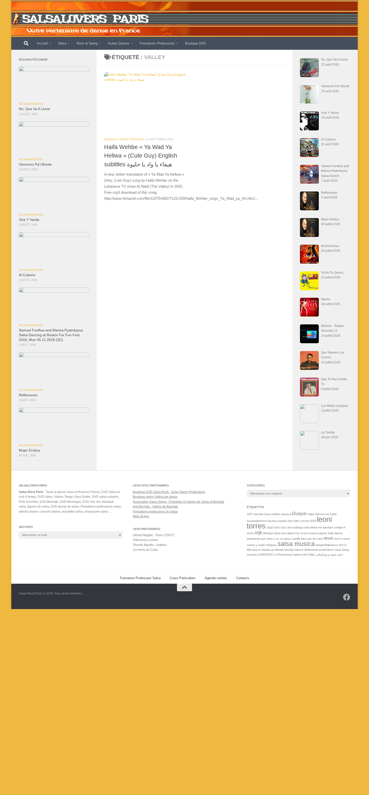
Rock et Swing (87, 43)
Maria (314, 527)
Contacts (242, 578)
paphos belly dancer (330, 533)
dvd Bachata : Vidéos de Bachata (155, 506)
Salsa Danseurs (31, 103)
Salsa (62, 43)
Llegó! (270, 527)
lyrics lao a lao (283, 527)
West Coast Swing (338, 549)
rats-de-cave (315, 538)
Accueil (42, 43)
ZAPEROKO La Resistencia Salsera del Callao (286, 554)
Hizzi (291, 520)
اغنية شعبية (336, 554)
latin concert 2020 (305, 520)
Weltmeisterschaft (315, 549)
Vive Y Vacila (29, 220)
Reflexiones (28, 395)
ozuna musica (309, 533)
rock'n (337, 538)
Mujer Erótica (29, 450)
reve (328, 538)
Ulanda (265, 549)
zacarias (252, 554)
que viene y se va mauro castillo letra (283, 538)
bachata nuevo (263, 514)
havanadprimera (257, 520)
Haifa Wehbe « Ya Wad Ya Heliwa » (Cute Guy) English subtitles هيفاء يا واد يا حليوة (140, 156)
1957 (250, 514)
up (272, 549)
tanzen (256, 549)
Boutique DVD (195, 43)
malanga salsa (301, 527)
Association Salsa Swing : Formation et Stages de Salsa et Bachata (178, 502)
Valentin (279, 549)
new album (287, 533)
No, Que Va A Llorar (34, 109)
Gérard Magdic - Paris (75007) (153, 535)
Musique (110, 139)
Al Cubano (27, 275)
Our (297, 533)
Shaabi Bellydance (327, 544)
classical (286, 514)
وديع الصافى (322, 554)
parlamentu (253, 538)
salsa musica (296, 543)
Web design (141, 516)
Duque (299, 513)
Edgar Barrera (316, 514)
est (327, 514)
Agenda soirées (216, 578)
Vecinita (289, 549)
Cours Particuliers (183, 578)
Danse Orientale (132, 139)
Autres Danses (119, 43)
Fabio (333, 514)
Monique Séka (271, 533)
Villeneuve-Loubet (145, 540)
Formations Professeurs (157, 43)
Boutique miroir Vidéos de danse (155, 497)
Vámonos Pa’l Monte (35, 164)
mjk (258, 532)
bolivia (276, 514)
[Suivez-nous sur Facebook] (346, 597)
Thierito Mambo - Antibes (150, 545)
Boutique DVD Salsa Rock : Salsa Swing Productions (169, 492)
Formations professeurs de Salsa (155, 511)
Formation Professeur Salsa (140, 578)
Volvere (298, 549)
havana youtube (277, 520)
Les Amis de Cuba (145, 550)
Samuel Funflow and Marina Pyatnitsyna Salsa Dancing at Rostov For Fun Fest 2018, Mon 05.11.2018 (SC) (51, 335)
